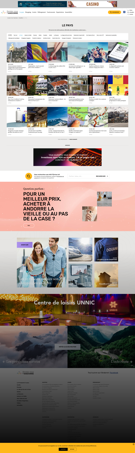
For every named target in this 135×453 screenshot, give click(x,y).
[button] (133, 444)
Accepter (63, 449)
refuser (72, 449)
